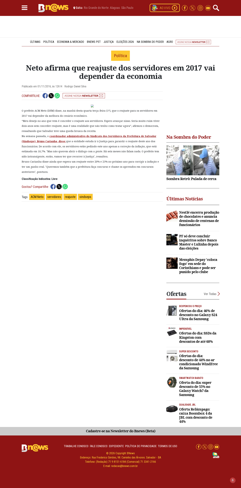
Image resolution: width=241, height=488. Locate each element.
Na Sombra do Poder (150, 42)
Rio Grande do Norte (96, 8)
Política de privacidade (140, 446)
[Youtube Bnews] (208, 7)
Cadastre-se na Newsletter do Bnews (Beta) (120, 431)
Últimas (35, 42)
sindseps (85, 197)
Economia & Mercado (70, 42)
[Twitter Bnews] (193, 7)
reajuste (70, 197)
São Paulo (127, 8)
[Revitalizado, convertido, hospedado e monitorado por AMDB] (216, 455)
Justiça (109, 42)
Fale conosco (98, 446)
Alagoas (115, 8)
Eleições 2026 (125, 42)
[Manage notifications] (233, 480)
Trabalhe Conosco (76, 446)
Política (48, 42)
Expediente (116, 446)
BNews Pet (94, 42)
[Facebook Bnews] (185, 7)
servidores (54, 197)
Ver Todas (210, 294)
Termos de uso (167, 446)
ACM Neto (37, 197)
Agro (170, 42)
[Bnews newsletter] (193, 42)
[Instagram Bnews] (200, 7)
